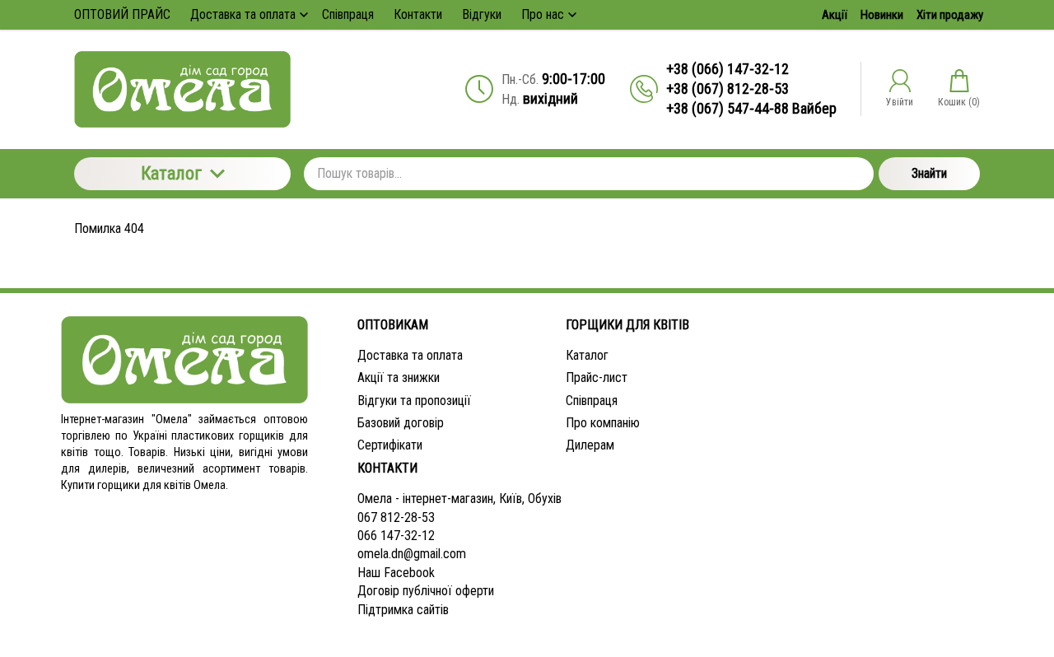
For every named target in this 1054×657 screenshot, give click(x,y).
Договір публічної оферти (425, 591)
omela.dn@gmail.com (411, 553)
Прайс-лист (596, 377)
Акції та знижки (398, 377)
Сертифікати (389, 445)
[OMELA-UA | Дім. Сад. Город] (182, 89)
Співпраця (592, 400)
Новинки (881, 14)
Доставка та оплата (410, 355)
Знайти (929, 173)
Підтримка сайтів (403, 609)
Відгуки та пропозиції (414, 400)
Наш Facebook (396, 572)
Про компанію (603, 423)
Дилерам (590, 445)
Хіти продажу (949, 14)
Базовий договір (400, 423)
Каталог (171, 173)
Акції (834, 14)
